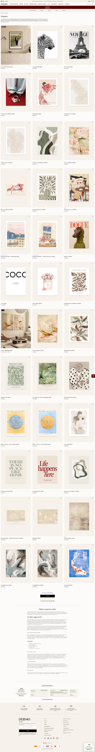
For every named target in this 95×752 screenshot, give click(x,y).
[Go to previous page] (41, 601)
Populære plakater (14, 4)
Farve (42, 10)
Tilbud (48, 4)
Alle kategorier (32, 10)
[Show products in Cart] (93, 4)
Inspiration (60, 4)
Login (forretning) (47, 735)
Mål (56, 10)
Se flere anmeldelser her (47, 699)
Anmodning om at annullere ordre (68, 730)
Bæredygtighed (47, 726)
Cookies (64, 726)
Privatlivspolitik (66, 728)
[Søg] (88, 4)
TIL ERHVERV (67, 4)
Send (28, 730)
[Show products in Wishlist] (90, 4)
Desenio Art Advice (66, 718)
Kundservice (65, 720)
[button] (89, 747)
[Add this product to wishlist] (29, 26)
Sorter (63, 10)
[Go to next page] (54, 601)
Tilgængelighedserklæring (49, 728)
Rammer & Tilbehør (42, 4)
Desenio (2, 13)
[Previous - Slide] (29, 693)
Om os (45, 718)
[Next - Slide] (79, 693)
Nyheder (21, 4)
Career (45, 724)
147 (51, 601)
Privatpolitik (27, 733)
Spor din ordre (66, 722)
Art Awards (46, 733)
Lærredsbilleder (33, 4)
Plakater (26, 4)
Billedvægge (54, 4)
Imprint (45, 722)
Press (45, 720)
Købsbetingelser (66, 724)
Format (49, 10)
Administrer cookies (67, 732)
